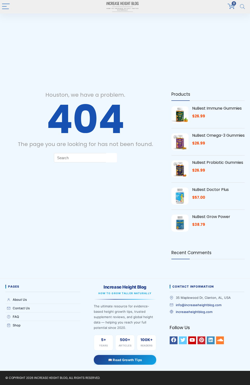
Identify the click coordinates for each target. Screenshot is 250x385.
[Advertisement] (125, 50)
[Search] (242, 6)
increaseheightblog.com (194, 312)
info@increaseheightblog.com (198, 305)
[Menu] (6, 6)
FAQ (16, 317)
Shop (17, 325)
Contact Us (21, 308)
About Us (20, 300)
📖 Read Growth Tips (125, 360)
